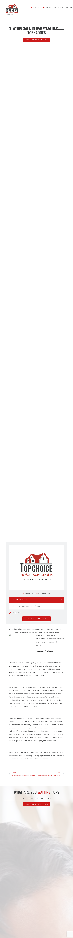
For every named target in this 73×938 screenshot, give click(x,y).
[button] (70, 12)
